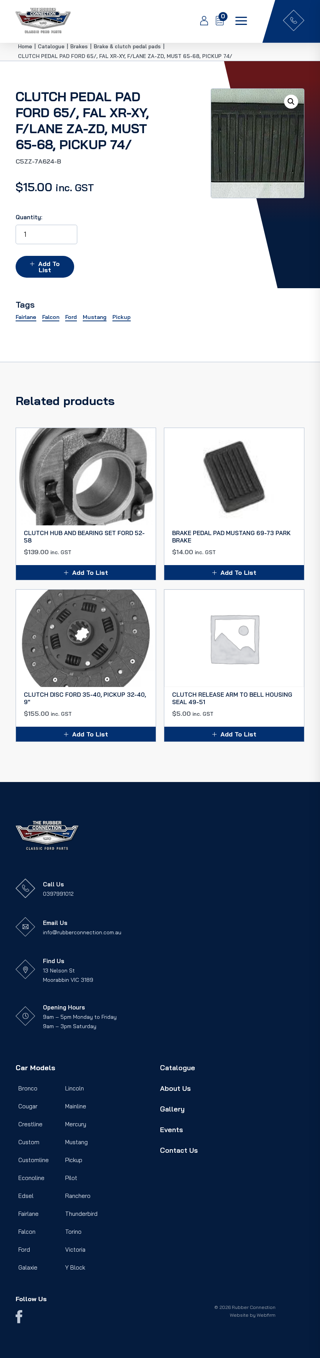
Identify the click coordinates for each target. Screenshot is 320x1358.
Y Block (75, 1267)
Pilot (71, 1178)
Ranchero (78, 1195)
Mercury (75, 1124)
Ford (24, 1249)
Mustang (76, 1142)
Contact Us (179, 1150)
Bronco (27, 1088)
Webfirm (266, 1315)
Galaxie (27, 1267)
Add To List (49, 267)
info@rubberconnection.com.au (82, 932)
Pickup (73, 1160)
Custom (28, 1142)
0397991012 (58, 893)
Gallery (172, 1108)
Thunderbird (81, 1213)
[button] (291, 102)
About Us (175, 1088)
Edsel (26, 1195)
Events (171, 1129)
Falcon (27, 1231)
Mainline (75, 1106)
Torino (73, 1231)
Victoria (75, 1249)
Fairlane (28, 1213)
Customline (33, 1160)
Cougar (27, 1106)
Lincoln (74, 1088)
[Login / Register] (200, 21)
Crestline (30, 1124)
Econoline (31, 1178)
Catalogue (177, 1067)
